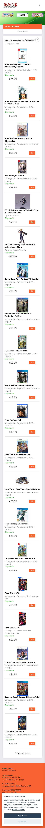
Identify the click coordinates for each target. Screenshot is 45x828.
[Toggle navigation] (40, 5)
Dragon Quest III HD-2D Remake (20, 558)
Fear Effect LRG (12, 593)
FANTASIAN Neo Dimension (17, 455)
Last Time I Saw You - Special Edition (22, 489)
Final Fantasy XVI (13, 420)
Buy (32, 79)
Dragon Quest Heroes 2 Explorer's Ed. (22, 697)
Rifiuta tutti (23, 821)
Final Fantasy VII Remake (16, 524)
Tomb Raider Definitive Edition (19, 385)
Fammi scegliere (18, 809)
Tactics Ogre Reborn (14, 176)
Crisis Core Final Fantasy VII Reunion (22, 279)
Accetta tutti (22, 816)
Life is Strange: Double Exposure (20, 662)
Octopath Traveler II (14, 732)
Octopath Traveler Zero (16, 351)
